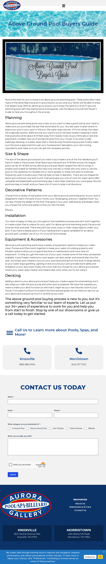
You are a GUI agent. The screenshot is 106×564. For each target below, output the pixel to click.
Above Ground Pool (39, 428)
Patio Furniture (76, 428)
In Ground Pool (18, 428)
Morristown (79, 359)
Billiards (91, 428)
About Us (80, 503)
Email (11, 410)
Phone (57, 410)
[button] (63, 6)
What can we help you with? (20, 436)
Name (11, 397)
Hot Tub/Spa (58, 428)
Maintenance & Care (80, 507)
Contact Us (80, 510)
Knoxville (27, 359)
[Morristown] (79, 351)
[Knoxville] (27, 351)
